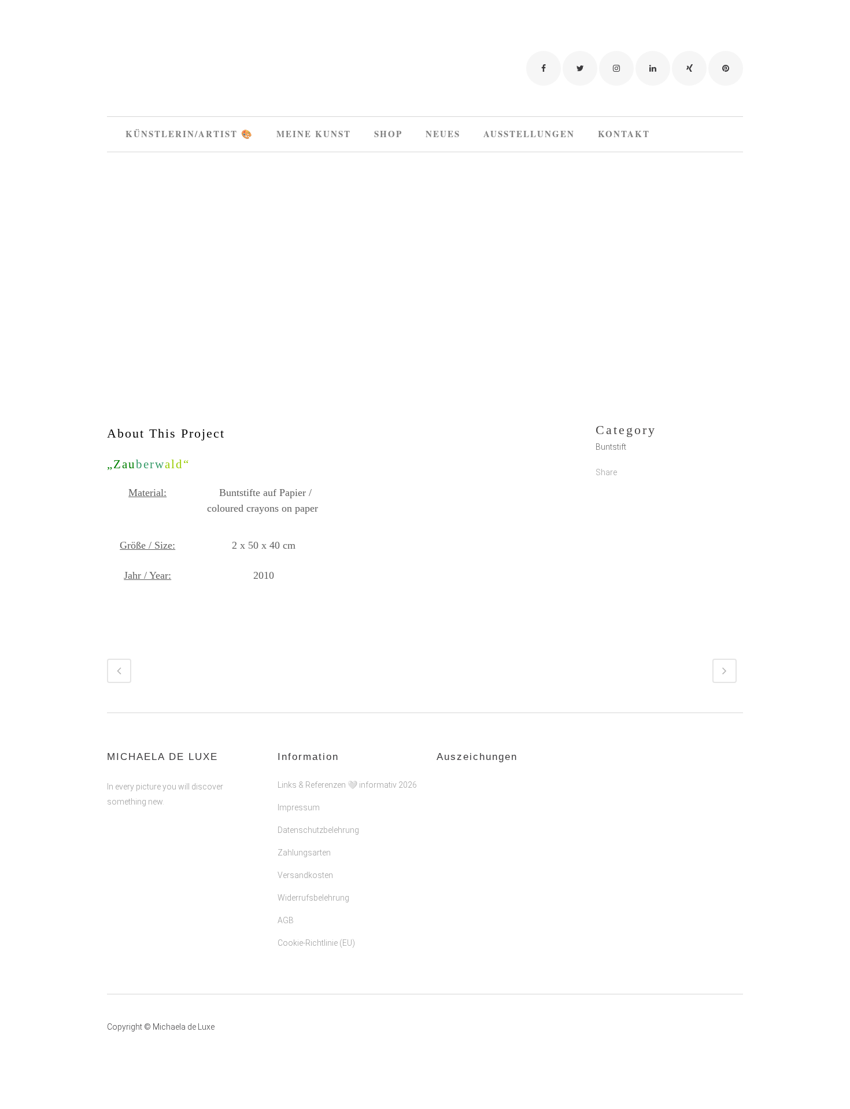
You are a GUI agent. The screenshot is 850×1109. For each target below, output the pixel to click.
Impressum (299, 807)
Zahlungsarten (304, 852)
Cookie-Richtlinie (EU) (316, 943)
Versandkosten (305, 875)
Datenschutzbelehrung (318, 830)
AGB (286, 920)
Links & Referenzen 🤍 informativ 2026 (347, 784)
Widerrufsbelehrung (313, 897)
